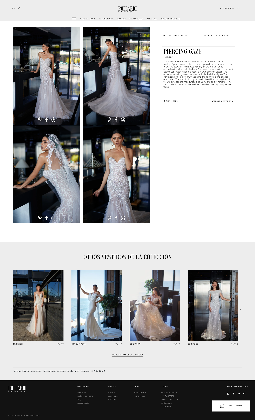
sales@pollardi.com (169, 399)
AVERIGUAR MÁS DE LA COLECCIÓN (127, 355)
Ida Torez (152, 19)
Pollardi (121, 19)
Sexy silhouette (78, 344)
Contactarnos (166, 403)
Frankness (18, 344)
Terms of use (139, 396)
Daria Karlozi (136, 19)
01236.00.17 (234, 344)
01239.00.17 (60, 344)
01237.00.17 (176, 344)
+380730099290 (167, 396)
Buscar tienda (87, 19)
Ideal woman (135, 344)
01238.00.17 (118, 344)
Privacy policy (140, 392)
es (13, 8)
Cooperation (106, 19)
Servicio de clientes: (169, 392)
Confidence (193, 344)
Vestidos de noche (170, 19)
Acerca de (81, 392)
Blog (79, 399)
